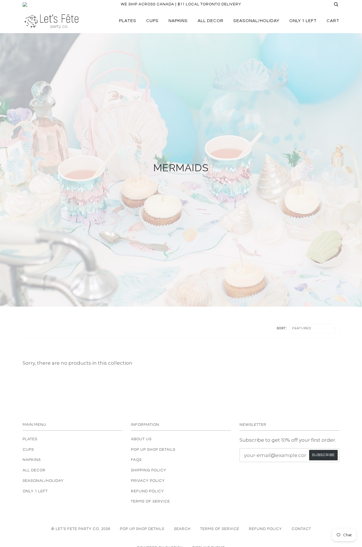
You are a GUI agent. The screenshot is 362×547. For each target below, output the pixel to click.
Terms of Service (150, 501)
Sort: (282, 328)
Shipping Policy (148, 470)
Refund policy (265, 529)
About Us (141, 439)
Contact (301, 529)
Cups (152, 21)
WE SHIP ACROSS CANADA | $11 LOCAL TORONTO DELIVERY (181, 4)
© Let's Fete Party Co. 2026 (80, 529)
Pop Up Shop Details (153, 450)
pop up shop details (142, 529)
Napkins (178, 21)
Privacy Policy (148, 481)
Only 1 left (303, 21)
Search (182, 529)
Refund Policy (147, 491)
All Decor (210, 21)
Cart (333, 21)
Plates (127, 21)
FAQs (136, 460)
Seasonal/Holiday (256, 21)
